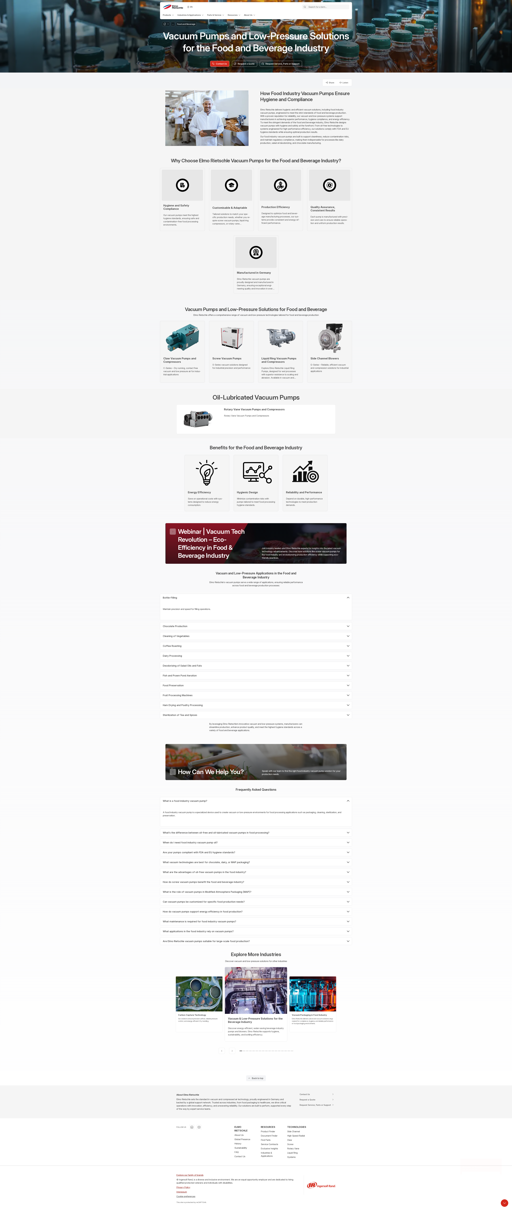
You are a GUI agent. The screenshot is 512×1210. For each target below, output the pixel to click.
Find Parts (266, 1140)
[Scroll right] (232, 1051)
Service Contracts (269, 1144)
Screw (290, 1144)
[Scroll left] (222, 1051)
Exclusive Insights (269, 1148)
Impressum (181, 1192)
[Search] (304, 7)
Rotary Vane (293, 1148)
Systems (291, 1157)
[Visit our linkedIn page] (191, 1127)
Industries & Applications (267, 1154)
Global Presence (242, 1139)
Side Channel (293, 1131)
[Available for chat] (504, 1203)
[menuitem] (168, 15)
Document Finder (269, 1135)
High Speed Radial (296, 1135)
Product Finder (268, 1131)
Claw (289, 1140)
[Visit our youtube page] (199, 1127)
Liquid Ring (292, 1152)
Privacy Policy (183, 1187)
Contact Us (239, 1156)
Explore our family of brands (189, 1175)
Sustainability (240, 1148)
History (237, 1143)
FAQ (236, 1152)
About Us (239, 1135)
